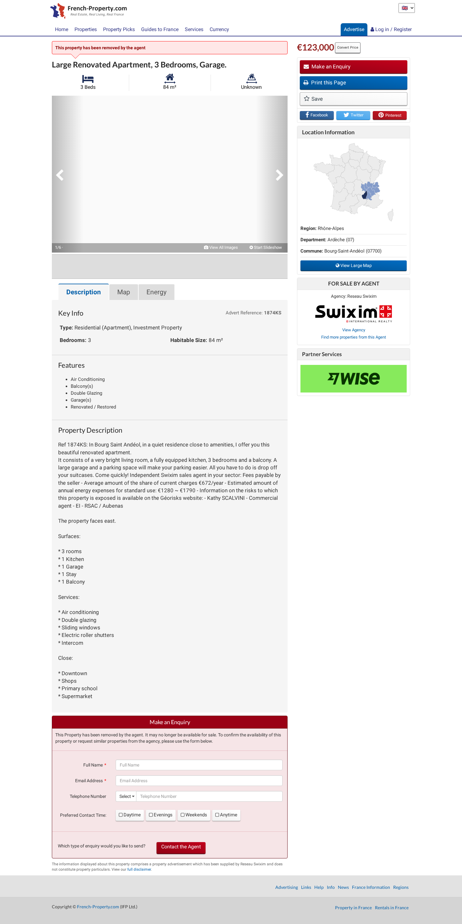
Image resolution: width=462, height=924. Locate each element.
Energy (156, 292)
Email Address (89, 780)
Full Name (93, 764)
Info (331, 887)
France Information (371, 887)
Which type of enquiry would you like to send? (102, 845)
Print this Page (328, 82)
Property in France (353, 907)
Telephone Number (88, 796)
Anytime (228, 815)
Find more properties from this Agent (353, 337)
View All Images (223, 247)
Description (83, 292)
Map (123, 292)
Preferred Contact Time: (83, 815)
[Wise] (353, 379)
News (343, 887)
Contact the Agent (181, 847)
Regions (401, 887)
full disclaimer (139, 869)
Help (319, 887)
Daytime (132, 815)
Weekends (196, 815)
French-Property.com (98, 906)
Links (306, 887)
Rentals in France (392, 907)
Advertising (286, 887)
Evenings (163, 815)
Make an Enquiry (330, 66)
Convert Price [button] (347, 47)
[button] (67, 174)
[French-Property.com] (87, 11)
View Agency (353, 330)
